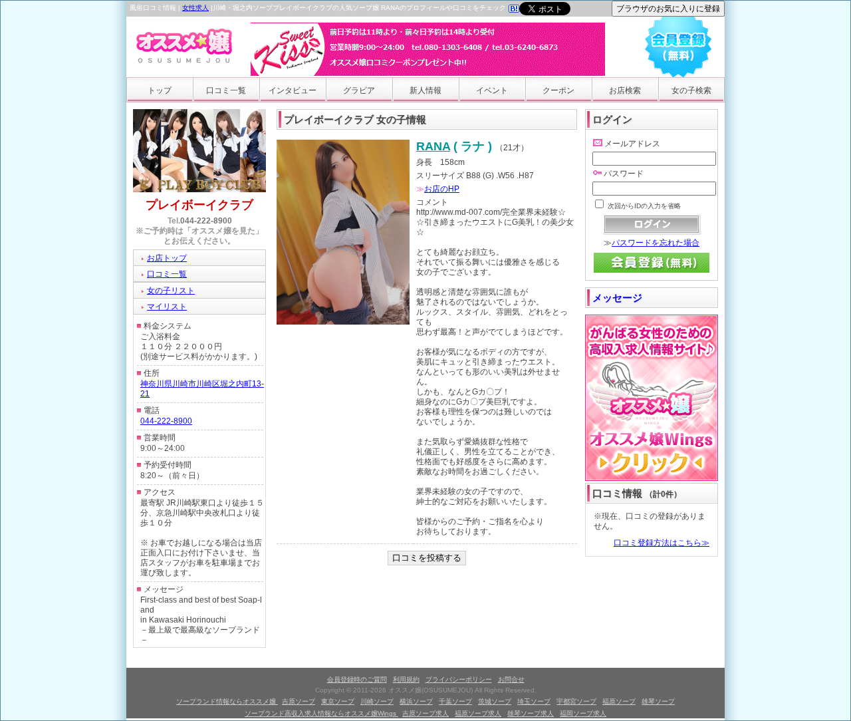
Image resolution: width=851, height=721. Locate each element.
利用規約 (406, 679)
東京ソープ (337, 701)
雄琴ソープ (658, 701)
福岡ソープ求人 (583, 713)
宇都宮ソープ (576, 701)
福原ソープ (619, 701)
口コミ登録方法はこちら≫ (661, 542)
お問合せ (511, 679)
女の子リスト (171, 290)
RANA (433, 146)
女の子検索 (691, 90)
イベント (492, 90)
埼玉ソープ (533, 701)
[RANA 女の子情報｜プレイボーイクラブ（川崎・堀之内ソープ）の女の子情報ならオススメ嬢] (514, 10)
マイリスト (167, 306)
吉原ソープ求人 (425, 713)
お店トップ (167, 258)
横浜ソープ (416, 701)
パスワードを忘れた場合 (655, 242)
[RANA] (343, 322)
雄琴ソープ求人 (530, 713)
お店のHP (441, 189)
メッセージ (617, 297)
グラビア (359, 90)
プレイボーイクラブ (199, 205)
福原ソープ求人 (478, 713)
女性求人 (195, 7)
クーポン (558, 90)
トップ (160, 90)
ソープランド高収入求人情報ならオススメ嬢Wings (321, 713)
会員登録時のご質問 (357, 679)
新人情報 (425, 90)
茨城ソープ (494, 701)
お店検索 (625, 90)
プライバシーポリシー (459, 679)
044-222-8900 (206, 220)
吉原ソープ (298, 701)
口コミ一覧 (226, 90)
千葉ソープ (455, 701)
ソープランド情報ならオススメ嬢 (227, 701)
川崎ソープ (377, 701)
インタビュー (292, 90)
